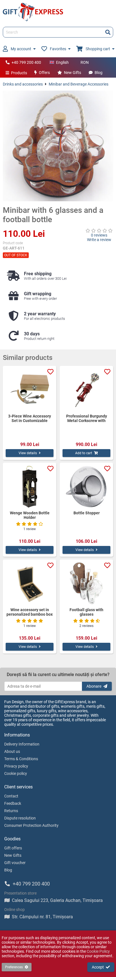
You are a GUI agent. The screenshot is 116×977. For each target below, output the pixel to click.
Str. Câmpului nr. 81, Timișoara (42, 916)
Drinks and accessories (23, 84)
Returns (11, 810)
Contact (11, 796)
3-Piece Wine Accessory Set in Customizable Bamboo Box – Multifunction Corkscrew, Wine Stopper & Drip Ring (29, 418)
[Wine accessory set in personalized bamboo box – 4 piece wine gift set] (29, 583)
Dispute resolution (20, 818)
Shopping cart (98, 49)
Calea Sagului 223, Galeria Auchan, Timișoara (57, 900)
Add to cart (83, 453)
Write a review (99, 239)
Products (19, 73)
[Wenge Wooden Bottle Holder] (29, 486)
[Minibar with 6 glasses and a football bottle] (58, 146)
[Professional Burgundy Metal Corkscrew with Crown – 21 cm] (86, 390)
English (62, 62)
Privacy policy (16, 766)
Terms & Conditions (21, 759)
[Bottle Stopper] (86, 486)
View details (28, 453)
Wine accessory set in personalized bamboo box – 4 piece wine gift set (29, 612)
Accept (98, 967)
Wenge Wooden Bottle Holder (30, 515)
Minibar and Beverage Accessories (78, 84)
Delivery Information (21, 744)
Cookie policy (15, 773)
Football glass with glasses (86, 612)
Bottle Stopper (86, 513)
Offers (44, 72)
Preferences (14, 967)
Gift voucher (15, 862)
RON (85, 62)
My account (21, 49)
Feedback (12, 803)
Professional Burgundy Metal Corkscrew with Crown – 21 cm (86, 418)
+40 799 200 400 (26, 62)
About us (12, 751)
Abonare (93, 686)
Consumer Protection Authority (31, 825)
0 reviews (99, 235)
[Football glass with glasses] (86, 583)
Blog (98, 72)
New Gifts (72, 72)
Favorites (58, 49)
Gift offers (13, 848)
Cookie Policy (98, 951)
